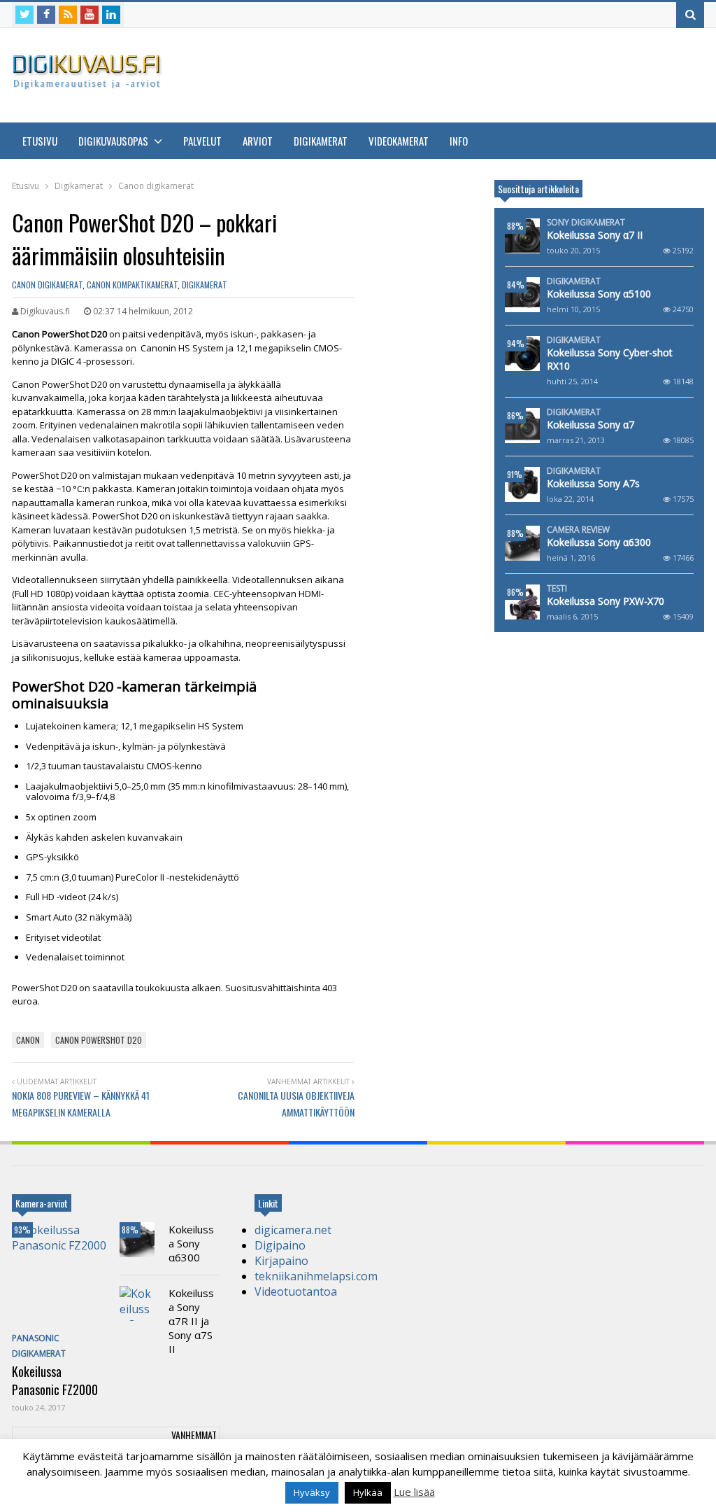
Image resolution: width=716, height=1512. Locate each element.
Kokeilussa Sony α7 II (595, 234)
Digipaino (280, 1245)
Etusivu (39, 140)
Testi (557, 588)
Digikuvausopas (114, 140)
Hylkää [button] (367, 1492)
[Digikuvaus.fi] (91, 83)
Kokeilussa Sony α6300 (599, 542)
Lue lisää (414, 1492)
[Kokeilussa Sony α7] (522, 425)
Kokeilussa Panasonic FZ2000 (55, 1380)
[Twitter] (24, 15)
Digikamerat (321, 140)
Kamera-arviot (41, 1203)
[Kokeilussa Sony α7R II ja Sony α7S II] (137, 1303)
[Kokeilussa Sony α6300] (522, 543)
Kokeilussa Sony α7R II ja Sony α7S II (191, 1321)
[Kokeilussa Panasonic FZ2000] (62, 1274)
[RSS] (68, 15)
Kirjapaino (281, 1260)
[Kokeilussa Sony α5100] (522, 294)
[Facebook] (46, 15)
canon (28, 1040)
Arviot (258, 140)
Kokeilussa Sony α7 (590, 424)
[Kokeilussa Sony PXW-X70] (522, 602)
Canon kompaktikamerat (132, 284)
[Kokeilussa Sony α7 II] (522, 235)
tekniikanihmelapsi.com (316, 1276)
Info (459, 140)
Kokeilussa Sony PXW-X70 (605, 601)
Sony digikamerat (586, 222)
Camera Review (578, 530)
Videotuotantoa (296, 1291)
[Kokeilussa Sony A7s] (522, 484)
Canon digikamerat (47, 284)
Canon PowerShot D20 (98, 1040)
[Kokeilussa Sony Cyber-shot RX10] (522, 353)
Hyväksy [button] (312, 1492)
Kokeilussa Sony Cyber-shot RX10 (610, 359)
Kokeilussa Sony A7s (593, 483)
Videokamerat (398, 140)
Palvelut (202, 140)
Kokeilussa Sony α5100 (599, 293)
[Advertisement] (449, 73)
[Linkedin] (111, 15)
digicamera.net (293, 1230)
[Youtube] (89, 15)
